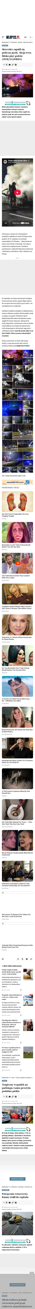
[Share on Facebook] (18, 959)
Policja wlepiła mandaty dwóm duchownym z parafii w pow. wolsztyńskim (11, 972)
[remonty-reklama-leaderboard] (17, 482)
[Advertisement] (17, 17)
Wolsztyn (5, 45)
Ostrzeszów (6, 1190)
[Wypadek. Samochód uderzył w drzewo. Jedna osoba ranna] (28, 1000)
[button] (3, 37)
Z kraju (4, 1080)
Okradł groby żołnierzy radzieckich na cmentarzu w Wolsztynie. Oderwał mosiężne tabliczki (11, 1023)
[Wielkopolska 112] (13, 37)
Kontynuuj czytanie (18, 1179)
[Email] (9, 64)
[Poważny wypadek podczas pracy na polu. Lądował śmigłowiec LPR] (28, 1052)
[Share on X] (6, 64)
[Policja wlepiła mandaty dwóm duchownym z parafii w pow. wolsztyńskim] (28, 974)
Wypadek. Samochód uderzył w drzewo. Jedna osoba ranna (12, 997)
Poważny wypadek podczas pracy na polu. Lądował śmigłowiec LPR (11, 1050)
